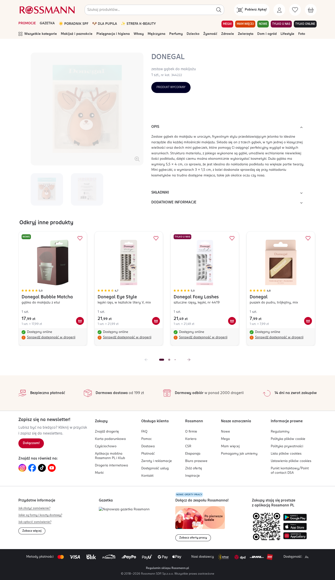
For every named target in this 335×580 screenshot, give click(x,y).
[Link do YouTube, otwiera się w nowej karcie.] (52, 468)
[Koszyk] (311, 10)
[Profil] (279, 10)
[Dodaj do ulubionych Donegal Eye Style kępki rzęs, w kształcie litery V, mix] (156, 238)
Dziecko (193, 34)
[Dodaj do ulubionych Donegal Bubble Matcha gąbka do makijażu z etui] (80, 238)
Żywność (210, 34)
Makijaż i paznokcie (76, 34)
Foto (301, 34)
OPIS (155, 127)
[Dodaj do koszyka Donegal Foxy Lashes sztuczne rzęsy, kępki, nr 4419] (232, 321)
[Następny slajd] (189, 360)
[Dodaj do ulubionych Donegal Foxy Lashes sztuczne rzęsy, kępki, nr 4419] (232, 238)
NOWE (263, 24)
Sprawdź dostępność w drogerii (51, 337)
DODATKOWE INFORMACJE (173, 202)
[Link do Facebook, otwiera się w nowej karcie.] (32, 468)
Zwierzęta (245, 34)
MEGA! (227, 24)
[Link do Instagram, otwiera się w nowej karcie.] (22, 468)
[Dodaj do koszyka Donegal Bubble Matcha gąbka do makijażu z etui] (80, 321)
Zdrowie (227, 34)
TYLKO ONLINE (305, 24)
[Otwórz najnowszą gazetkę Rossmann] (124, 510)
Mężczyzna (156, 34)
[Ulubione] (295, 10)
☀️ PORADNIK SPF (73, 24)
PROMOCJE (27, 23)
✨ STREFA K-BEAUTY (138, 24)
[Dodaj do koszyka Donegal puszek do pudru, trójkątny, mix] (308, 321)
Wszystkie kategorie (40, 34)
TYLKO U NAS (281, 24)
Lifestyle (287, 34)
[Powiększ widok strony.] (306, 556)
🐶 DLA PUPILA (104, 24)
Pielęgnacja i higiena (113, 34)
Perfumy (176, 34)
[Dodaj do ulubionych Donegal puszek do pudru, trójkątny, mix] (308, 238)
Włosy (139, 34)
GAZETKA (47, 23)
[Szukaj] (219, 9)
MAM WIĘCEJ (245, 24)
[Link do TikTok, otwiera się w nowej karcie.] (42, 468)
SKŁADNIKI (160, 192)
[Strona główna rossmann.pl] (46, 10)
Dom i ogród (267, 34)
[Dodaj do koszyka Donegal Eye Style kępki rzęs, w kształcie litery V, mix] (156, 321)
